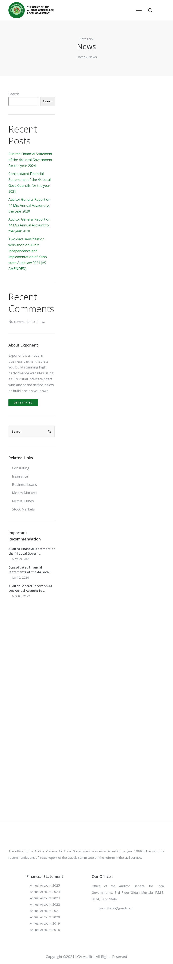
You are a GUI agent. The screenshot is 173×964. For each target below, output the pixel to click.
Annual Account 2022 (45, 904)
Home (80, 57)
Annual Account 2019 (45, 923)
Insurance (20, 476)
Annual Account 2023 (45, 898)
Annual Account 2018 (45, 929)
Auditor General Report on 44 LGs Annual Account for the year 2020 (29, 205)
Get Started (23, 402)
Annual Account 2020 (45, 917)
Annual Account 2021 (45, 910)
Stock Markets (23, 509)
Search (13, 94)
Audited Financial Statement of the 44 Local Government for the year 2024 (30, 160)
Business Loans (24, 484)
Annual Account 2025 (45, 885)
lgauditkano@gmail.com (115, 908)
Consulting (20, 468)
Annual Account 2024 (45, 892)
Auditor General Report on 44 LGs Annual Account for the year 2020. (29, 225)
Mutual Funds (23, 501)
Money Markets (24, 492)
